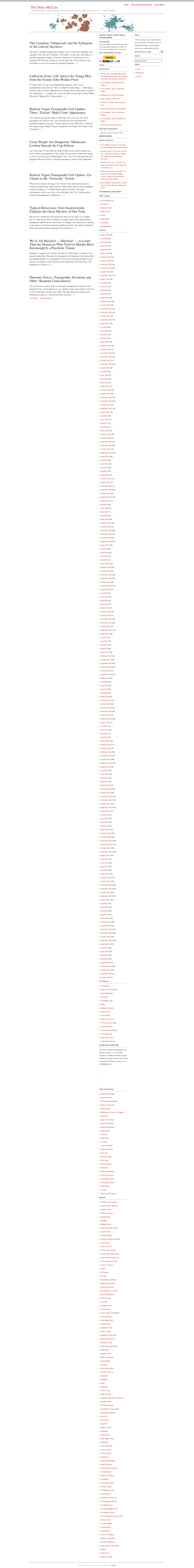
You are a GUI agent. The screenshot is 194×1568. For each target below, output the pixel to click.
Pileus (103, 1383)
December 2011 (106, 885)
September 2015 (106, 719)
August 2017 (105, 634)
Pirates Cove (105, 1012)
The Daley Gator (106, 1026)
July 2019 (104, 549)
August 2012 (105, 855)
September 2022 (106, 408)
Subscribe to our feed (143, 52)
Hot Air (103, 215)
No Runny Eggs (106, 1157)
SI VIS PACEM (106, 1453)
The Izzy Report (106, 1486)
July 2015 (104, 726)
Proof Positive (105, 1015)
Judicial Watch (106, 1324)
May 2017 (104, 645)
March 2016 (105, 696)
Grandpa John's (106, 1305)
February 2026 (106, 257)
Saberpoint (104, 1442)
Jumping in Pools (106, 1328)
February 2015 (106, 744)
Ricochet (104, 1424)
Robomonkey (105, 1435)
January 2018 (105, 615)
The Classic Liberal (107, 1483)
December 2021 (106, 442)
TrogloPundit (105, 1531)
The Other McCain (44, 7)
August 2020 (105, 501)
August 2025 (105, 279)
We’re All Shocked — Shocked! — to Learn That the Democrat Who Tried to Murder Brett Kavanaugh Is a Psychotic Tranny (62, 244)
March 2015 (105, 741)
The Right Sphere (107, 1505)
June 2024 (104, 331)
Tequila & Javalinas (107, 1475)
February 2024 (106, 346)
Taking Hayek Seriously (109, 1468)
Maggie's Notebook (107, 1008)
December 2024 (106, 309)
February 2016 (106, 700)
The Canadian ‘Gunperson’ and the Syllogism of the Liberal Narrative (61, 45)
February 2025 (106, 301)
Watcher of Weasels (108, 1538)
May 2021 (104, 467)
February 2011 (106, 922)
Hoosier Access (106, 1317)
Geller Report (105, 211)
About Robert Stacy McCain (141, 5)
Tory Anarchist (106, 1527)
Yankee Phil (105, 1553)
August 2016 (105, 678)
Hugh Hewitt (105, 219)
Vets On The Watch (107, 1534)
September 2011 (106, 896)
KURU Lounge (106, 1331)
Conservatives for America (110, 1257)
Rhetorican (104, 1168)
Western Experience (108, 1542)
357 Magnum (105, 986)
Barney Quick (105, 1109)
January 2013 (105, 837)
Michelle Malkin (106, 226)
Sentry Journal (106, 1449)
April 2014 (104, 781)
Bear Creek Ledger (107, 1120)
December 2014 (106, 752)
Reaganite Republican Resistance (112, 1398)
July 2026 (104, 238)
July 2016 (104, 682)
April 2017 (104, 648)
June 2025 (104, 286)
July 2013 (104, 815)
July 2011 (104, 903)
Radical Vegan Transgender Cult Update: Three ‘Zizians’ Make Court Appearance (58, 111)
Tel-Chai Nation (106, 1472)
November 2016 (106, 667)
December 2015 (106, 708)
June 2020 (104, 508)
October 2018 (105, 582)
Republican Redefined (108, 1413)
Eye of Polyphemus (107, 1294)
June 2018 (104, 597)
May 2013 (104, 822)
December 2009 (106, 974)
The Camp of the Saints (109, 1023)
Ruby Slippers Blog (107, 1438)
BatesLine (104, 1116)
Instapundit (104, 222)
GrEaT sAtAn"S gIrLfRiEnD (110, 1313)
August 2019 (105, 545)
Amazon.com (120, 1061)
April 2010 (104, 959)
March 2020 (105, 519)
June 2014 (104, 774)
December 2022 (106, 397)
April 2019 (104, 560)
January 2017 (105, 660)
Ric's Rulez (105, 1420)
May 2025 (104, 290)
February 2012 (106, 877)
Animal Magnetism (107, 993)
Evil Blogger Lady (107, 1001)
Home (126, 5)
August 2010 (105, 944)
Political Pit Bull (106, 1394)
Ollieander (104, 1379)
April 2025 (104, 294)
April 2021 (104, 471)
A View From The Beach (109, 989)
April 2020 (104, 515)
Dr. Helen (104, 1142)
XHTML (138, 76)
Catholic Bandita (106, 1235)
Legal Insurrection (107, 1149)
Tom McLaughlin (106, 1523)
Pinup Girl (104, 1387)
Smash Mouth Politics (108, 1461)
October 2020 (105, 493)
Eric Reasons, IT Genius (109, 1291)
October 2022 (105, 405)
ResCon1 (104, 1416)
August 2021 (105, 456)
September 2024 (106, 320)
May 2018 (104, 600)
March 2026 (105, 253)
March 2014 (105, 785)
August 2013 (105, 811)
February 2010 (106, 966)
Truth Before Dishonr (108, 1041)
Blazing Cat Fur (106, 1224)
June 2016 (104, 685)
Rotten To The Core (107, 1019)
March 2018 (105, 608)
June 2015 (104, 730)
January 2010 (105, 970)
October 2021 (105, 449)
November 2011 (106, 889)
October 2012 (105, 848)
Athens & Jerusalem (108, 1105)
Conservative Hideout (108, 1250)
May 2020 (104, 512)
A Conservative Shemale (109, 1206)
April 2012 (104, 870)
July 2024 (104, 327)
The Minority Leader (107, 1490)
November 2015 (106, 711)
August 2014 (105, 767)
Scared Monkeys (106, 1446)
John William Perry (107, 1320)
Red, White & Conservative (110, 1409)
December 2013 (106, 796)
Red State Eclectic (107, 1405)
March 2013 (105, 829)
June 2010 (104, 951)
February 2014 (106, 789)
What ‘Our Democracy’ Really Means (113, 109)
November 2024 (106, 312)
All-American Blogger (108, 1094)
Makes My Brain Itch (108, 1339)
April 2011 (104, 914)
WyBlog (103, 1549)
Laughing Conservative (109, 1335)
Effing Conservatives (108, 1283)
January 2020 (105, 527)
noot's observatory (107, 1368)
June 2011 (104, 907)
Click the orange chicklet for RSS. (111, 133)
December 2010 (106, 929)
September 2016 (106, 674)
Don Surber (105, 997)
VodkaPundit (105, 1186)
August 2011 (105, 900)
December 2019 (106, 530)
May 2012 (104, 866)
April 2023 (104, 382)
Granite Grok (105, 1309)
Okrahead (104, 1376)
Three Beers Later (107, 1037)
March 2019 (105, 563)
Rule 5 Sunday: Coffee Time (110, 99)
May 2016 (104, 689)
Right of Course (106, 1427)
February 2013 (106, 833)
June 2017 (104, 641)
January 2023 (105, 394)
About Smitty (159, 5)
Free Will (104, 1302)
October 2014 (105, 759)
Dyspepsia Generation (108, 1280)
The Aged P (105, 1479)
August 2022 (105, 412)
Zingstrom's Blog (106, 1557)
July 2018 (104, 593)
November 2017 (106, 623)
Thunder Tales (106, 1520)
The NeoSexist (106, 1494)
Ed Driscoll (104, 204)
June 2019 (104, 552)
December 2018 (106, 575)
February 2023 (106, 390)
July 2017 (104, 637)
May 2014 (104, 778)
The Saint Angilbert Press (109, 1509)
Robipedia (104, 1431)
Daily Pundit (105, 1138)
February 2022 (106, 434)
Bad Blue (104, 1220)
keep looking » (46, 298)
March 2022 (105, 430)
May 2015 (104, 733)
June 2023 (104, 375)
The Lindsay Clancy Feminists (111, 125)
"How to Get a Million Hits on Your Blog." (113, 49)
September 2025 (106, 275)
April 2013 (104, 826)
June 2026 (104, 242)
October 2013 (105, 804)
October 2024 (105, 316)
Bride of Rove (105, 1131)
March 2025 (105, 298)
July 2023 (104, 371)
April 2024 (104, 338)
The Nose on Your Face (109, 1498)
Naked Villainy (105, 1361)
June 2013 (104, 818)
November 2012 (106, 844)
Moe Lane (104, 1153)
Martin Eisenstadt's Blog (109, 1346)
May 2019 (104, 556)
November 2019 (106, 534)
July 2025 (104, 283)
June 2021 (104, 464)
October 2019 (105, 538)
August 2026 (105, 235)
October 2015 (105, 715)
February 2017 (106, 656)
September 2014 (106, 763)
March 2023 (105, 386)
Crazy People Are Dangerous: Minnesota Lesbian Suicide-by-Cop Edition (58, 144)
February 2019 (106, 567)
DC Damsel (105, 1272)
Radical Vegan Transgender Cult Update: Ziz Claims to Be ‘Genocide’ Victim (60, 176)
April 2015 (104, 737)
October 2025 (105, 272)
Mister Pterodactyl (107, 1357)
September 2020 (106, 497)
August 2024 (105, 323)
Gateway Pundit (106, 208)
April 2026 (104, 249)
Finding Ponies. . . (107, 1298)
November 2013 (106, 800)
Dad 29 (103, 1268)
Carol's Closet (105, 1232)
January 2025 (105, 305)
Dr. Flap (103, 1276)
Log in (138, 69)
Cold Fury (104, 1134)
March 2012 (105, 874)
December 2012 (106, 841)
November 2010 (106, 933)
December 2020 (106, 486)
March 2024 (105, 342)
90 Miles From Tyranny (109, 1202)
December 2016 (106, 663)
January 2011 (105, 926)
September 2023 (106, 364)
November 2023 (106, 357)
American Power (106, 1097)
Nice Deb (104, 1365)
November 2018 (106, 578)
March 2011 (105, 918)
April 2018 (104, 604)
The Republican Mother (109, 1501)
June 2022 (104, 419)
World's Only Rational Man (110, 1546)
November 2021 (106, 445)
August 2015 (105, 722)
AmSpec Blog (105, 1217)
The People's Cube (107, 1179)
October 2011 (105, 892)
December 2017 (106, 619)
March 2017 (105, 652)
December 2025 (106, 264)
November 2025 (106, 268)
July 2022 (104, 416)
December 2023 (106, 353)
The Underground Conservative (112, 1516)
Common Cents (106, 1246)
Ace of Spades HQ (107, 200)
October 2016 (105, 671)
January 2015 (105, 748)
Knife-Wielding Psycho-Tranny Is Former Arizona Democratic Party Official (112, 176)
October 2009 (105, 977)
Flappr (103, 1004)
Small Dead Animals (107, 1171)
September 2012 (106, 852)
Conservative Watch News (110, 1254)
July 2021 (104, 460)
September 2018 (106, 586)
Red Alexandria (106, 1401)
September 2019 (106, 541)
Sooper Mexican (106, 1464)
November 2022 (106, 401)
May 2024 (104, 334)
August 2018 (105, 589)
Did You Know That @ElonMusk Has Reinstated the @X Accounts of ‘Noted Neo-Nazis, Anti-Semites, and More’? (114, 76)
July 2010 (104, 948)
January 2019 (105, 571)
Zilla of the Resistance (108, 1193)
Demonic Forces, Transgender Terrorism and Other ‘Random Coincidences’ (60, 279)
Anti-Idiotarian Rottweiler (109, 1101)
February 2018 (106, 612)
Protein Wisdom (106, 1164)
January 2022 (105, 438)
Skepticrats (105, 1457)
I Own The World (106, 1145)
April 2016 (104, 693)
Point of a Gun (105, 1390)
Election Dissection (107, 1287)
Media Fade (105, 1350)
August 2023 (105, 368)
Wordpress (140, 73)
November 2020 (106, 490)
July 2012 (104, 859)
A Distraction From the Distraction (112, 95)
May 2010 (104, 955)
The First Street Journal (109, 1030)
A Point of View (106, 1209)
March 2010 (105, 962)
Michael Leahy (106, 1353)
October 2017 (105, 626)
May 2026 (104, 246)
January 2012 (105, 881)
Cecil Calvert (105, 1243)
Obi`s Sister (105, 1160)
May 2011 (104, 911)
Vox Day (104, 1190)
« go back (33, 298)
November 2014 (106, 756)
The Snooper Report (108, 1512)
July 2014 (104, 770)
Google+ (113, 1565)
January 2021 (105, 482)
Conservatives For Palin (109, 1261)
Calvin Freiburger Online (109, 1228)
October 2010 (105, 937)
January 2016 (105, 704)
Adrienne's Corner (107, 1213)
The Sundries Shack (108, 1182)
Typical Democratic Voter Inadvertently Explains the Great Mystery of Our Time (57, 209)
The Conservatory (107, 1175)
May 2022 (104, 423)
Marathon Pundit (106, 1342)
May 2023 (104, 379)
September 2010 (106, 940)
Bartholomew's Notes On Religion (112, 1112)
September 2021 (106, 453)
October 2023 (105, 360)
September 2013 (106, 807)
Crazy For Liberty (107, 1265)
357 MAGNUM (104, 42)
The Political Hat (106, 1034)
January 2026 (105, 261)
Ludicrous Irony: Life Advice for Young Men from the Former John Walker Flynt (60, 78)
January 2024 (105, 349)
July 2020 (104, 504)
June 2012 (104, 863)
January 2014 (105, 793)
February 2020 (106, 523)
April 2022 (104, 427)
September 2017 (106, 630)
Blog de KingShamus (108, 1127)
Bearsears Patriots (107, 1123)
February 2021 (106, 479)
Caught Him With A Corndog (110, 1239)
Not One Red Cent (107, 1372)
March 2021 (105, 475)
